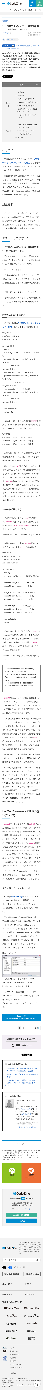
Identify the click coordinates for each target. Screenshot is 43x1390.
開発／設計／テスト (12, 39)
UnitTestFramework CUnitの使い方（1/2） (27, 110)
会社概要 (13, 1361)
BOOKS (28, 1294)
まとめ (20, 137)
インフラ (38, 9)
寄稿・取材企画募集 (11, 1274)
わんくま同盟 (26, 1114)
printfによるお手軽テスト (28, 102)
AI (10, 9)
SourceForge (17, 896)
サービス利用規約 (15, 1364)
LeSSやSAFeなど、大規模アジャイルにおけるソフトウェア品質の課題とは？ (22, 1081)
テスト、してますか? (26, 99)
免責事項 (13, 1358)
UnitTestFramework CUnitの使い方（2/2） (27, 125)
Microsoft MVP (26, 1109)
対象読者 (21, 95)
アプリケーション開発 (23, 9)
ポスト (8, 76)
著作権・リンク (15, 1351)
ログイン (23, 1221)
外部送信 (13, 1373)
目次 (21, 84)
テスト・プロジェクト (27, 130)
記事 (27, 1283)
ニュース (6, 1283)
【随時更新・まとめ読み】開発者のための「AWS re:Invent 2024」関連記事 (22, 1069)
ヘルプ (12, 1348)
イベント (6, 1294)
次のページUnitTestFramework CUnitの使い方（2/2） (21, 1017)
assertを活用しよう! (27, 105)
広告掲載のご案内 (32, 1274)
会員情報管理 (14, 1354)
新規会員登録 (22, 1215)
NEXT (36, 1028)
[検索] (4, 9)
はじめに (21, 92)
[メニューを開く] (3, 3)
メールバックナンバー (23, 1209)
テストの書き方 (25, 134)
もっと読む (9, 1085)
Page (8, 131)
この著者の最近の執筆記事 (26, 1127)
